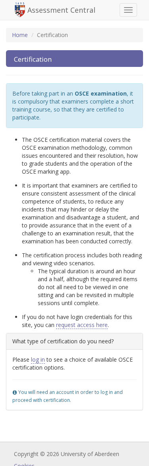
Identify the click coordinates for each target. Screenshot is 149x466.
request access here (82, 325)
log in (38, 359)
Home (20, 35)
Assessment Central (61, 10)
